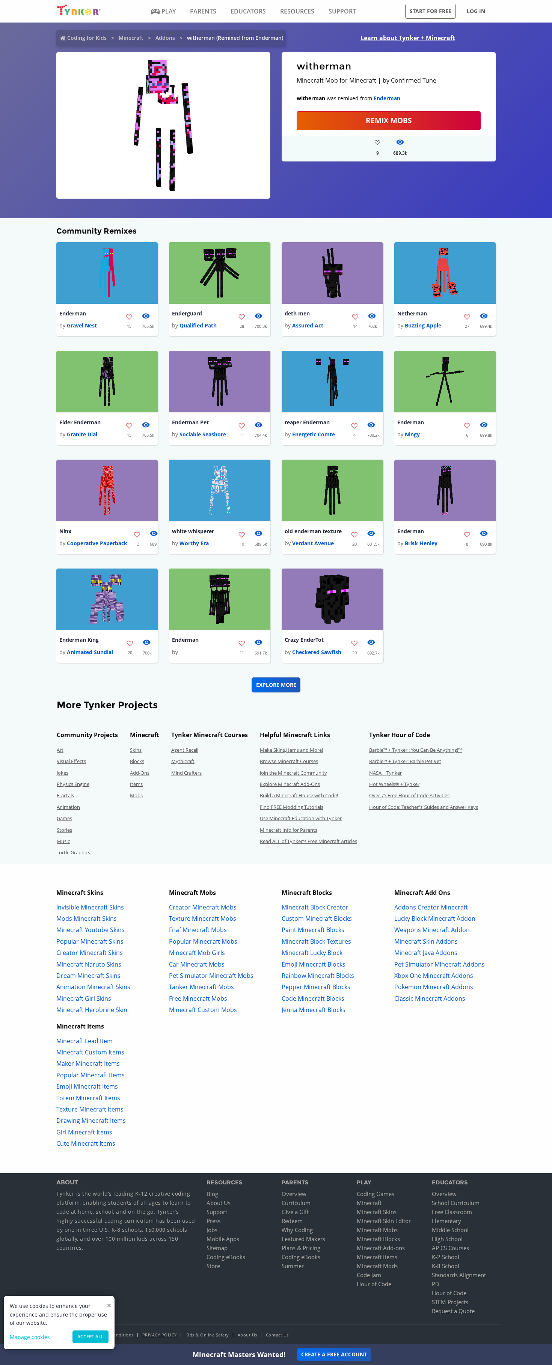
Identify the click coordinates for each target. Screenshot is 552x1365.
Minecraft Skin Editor (384, 1221)
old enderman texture (313, 531)
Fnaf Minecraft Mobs (198, 930)
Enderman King (79, 639)
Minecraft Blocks (378, 1239)
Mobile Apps (223, 1239)
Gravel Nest (82, 325)
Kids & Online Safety (207, 1335)
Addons (165, 37)
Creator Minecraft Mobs (203, 907)
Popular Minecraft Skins (90, 941)
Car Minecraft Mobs (197, 964)
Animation (68, 807)
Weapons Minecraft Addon (432, 930)
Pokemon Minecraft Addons (433, 987)
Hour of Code (374, 1284)
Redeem (292, 1221)
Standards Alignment (459, 1275)
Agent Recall (184, 750)
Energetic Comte (313, 434)
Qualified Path (198, 325)
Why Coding (297, 1230)
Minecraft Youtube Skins (90, 930)
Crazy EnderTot (304, 639)
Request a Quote (453, 1311)
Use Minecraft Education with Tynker (301, 818)
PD (435, 1284)
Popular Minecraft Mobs (203, 941)
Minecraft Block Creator (315, 907)
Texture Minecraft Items (90, 1109)
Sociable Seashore (202, 434)
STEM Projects (450, 1302)
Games (64, 818)
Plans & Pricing (301, 1248)
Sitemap (217, 1248)
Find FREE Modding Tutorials (291, 807)
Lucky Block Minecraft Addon (434, 918)
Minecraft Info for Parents (288, 830)
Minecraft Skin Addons (426, 941)
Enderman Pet (190, 422)
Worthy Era (194, 543)
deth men (297, 313)
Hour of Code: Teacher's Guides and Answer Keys (423, 807)
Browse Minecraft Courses (289, 761)
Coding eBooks (226, 1257)
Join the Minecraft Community (293, 772)
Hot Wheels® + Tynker (394, 784)
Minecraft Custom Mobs (203, 1010)
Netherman (412, 313)
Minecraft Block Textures (316, 941)
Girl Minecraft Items (84, 1132)
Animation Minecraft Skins (93, 987)
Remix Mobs (389, 120)
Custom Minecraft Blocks (317, 918)
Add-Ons (139, 772)
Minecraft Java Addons (425, 953)
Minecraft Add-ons (381, 1248)
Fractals (65, 795)
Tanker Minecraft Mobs (201, 987)
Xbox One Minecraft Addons (433, 975)
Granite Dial (82, 434)
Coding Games (375, 1194)
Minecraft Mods (377, 1266)
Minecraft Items (377, 1257)
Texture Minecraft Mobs (202, 918)
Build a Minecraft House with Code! (299, 795)
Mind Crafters (186, 772)
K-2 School (445, 1257)
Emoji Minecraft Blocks (313, 964)
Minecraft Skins (377, 1212)
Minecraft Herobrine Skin (91, 1010)
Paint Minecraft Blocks (313, 930)
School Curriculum (456, 1203)
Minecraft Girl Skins (83, 998)
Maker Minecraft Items (88, 1063)
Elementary (446, 1221)
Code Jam (369, 1275)
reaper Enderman (307, 422)
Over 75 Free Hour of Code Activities (409, 795)
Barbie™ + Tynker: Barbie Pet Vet (405, 761)
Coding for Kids (87, 37)
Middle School (450, 1230)
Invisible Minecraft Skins (90, 907)
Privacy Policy (159, 1335)
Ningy (412, 434)
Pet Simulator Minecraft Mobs (211, 975)
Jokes (62, 772)
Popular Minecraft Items (90, 1075)
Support (217, 1212)
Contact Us (277, 1335)
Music (63, 841)
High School (447, 1239)
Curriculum (296, 1203)
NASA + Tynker (385, 772)
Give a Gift (295, 1212)
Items (136, 784)
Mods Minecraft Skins (86, 918)
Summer (293, 1266)
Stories (64, 830)
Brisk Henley (421, 543)
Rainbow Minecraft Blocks (318, 975)
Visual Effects (71, 761)
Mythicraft (183, 761)
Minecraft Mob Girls (197, 953)
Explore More (276, 684)
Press (213, 1221)
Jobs (212, 1230)
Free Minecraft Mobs (198, 998)
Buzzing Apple (423, 325)
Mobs (136, 795)
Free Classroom (452, 1212)
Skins (136, 750)
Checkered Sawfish (316, 652)
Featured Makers (303, 1239)
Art (60, 750)
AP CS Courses (450, 1248)
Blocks (137, 761)
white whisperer (193, 531)
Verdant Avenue (313, 543)
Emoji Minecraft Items (87, 1086)
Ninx (65, 531)
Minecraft (131, 37)
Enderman (387, 98)
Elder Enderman (80, 422)
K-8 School (445, 1266)
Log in (476, 11)
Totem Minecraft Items (88, 1098)
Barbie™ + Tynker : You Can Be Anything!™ (415, 750)
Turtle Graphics (73, 852)
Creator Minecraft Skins (89, 953)
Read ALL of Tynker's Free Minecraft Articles (308, 841)
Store (213, 1266)
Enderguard (187, 313)
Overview (294, 1194)
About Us (219, 1203)
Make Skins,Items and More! (291, 750)
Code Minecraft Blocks (313, 998)
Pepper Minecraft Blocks (316, 987)
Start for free (430, 11)
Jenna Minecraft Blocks (313, 1010)
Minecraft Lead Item (84, 1041)
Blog (212, 1194)
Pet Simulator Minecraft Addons (439, 964)
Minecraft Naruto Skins (88, 964)
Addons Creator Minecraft (431, 907)
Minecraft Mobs (377, 1230)
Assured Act (307, 325)
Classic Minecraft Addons (429, 998)
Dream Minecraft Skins (88, 975)
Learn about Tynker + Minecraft (407, 38)
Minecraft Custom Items (90, 1052)
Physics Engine (73, 784)
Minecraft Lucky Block (312, 953)
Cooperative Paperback (97, 543)
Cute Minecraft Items (85, 1143)
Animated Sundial (90, 652)
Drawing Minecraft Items (91, 1120)
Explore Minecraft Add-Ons (290, 784)
